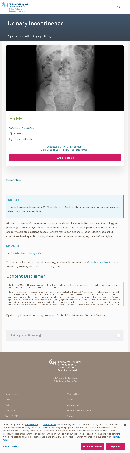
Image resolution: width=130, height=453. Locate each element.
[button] (126, 6)
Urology (48, 36)
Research (71, 399)
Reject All (115, 446)
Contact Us (10, 410)
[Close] (124, 424)
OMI (27, 36)
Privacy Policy (31, 424)
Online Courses (12, 394)
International (73, 405)
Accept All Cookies (92, 446)
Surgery (37, 36)
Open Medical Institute (101, 262)
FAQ (7, 405)
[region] (65, 436)
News (7, 399)
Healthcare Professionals (79, 410)
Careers (70, 416)
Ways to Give (73, 394)
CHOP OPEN (15, 6)
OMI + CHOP (11, 416)
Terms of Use (49, 424)
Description (13, 180)
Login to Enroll (65, 157)
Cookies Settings (11, 446)
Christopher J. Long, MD (26, 253)
